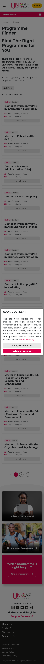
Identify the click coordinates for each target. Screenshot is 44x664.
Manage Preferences (22, 345)
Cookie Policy (27, 340)
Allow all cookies (22, 351)
